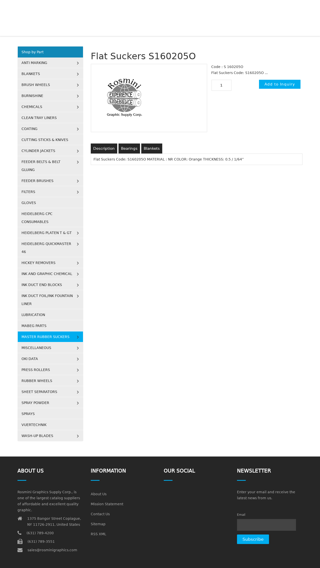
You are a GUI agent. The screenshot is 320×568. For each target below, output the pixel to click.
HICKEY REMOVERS (39, 263)
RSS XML (98, 534)
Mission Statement (107, 504)
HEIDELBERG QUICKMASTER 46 (46, 248)
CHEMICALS (32, 107)
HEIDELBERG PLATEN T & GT (47, 233)
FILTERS (28, 192)
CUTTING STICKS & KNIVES (45, 140)
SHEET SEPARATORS (39, 392)
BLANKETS (31, 74)
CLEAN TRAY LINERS (39, 118)
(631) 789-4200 (40, 533)
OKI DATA (30, 359)
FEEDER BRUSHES (38, 181)
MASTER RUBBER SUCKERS (46, 337)
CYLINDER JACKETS (38, 151)
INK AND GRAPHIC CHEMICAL (47, 274)
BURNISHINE (32, 96)
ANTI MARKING (34, 63)
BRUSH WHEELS (36, 85)
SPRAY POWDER (35, 403)
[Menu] (300, 6)
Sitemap (98, 524)
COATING (30, 129)
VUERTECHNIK (34, 425)
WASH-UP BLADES (37, 436)
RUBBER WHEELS (37, 381)
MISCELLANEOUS (36, 348)
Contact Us (100, 514)
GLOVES (29, 203)
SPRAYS (28, 414)
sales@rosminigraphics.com (52, 550)
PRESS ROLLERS (36, 370)
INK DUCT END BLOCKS (42, 285)
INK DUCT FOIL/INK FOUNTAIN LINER (47, 300)
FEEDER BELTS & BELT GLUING (41, 166)
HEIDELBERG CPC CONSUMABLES (37, 218)
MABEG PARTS (34, 326)
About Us (98, 494)
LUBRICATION (33, 315)
